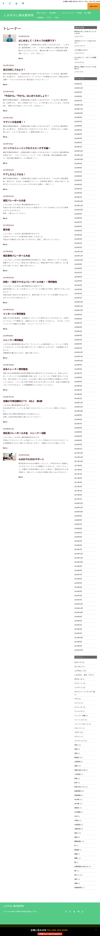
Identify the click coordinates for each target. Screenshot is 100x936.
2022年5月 (78, 230)
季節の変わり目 (79, 770)
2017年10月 (78, 461)
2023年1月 (78, 197)
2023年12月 (78, 151)
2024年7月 (78, 121)
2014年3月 (78, 629)
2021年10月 (78, 260)
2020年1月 (78, 348)
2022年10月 (78, 209)
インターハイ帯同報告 (14, 313)
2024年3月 (78, 138)
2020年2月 (78, 344)
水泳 (76, 816)
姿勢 (76, 766)
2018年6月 (78, 428)
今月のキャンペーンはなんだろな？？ (85, 42)
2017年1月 (78, 499)
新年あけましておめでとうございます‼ (85, 32)
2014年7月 (78, 625)
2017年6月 (78, 478)
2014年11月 (78, 608)
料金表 (79, 13)
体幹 (76, 749)
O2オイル (77, 662)
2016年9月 (78, 516)
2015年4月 (78, 587)
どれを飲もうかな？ (81, 50)
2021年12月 (78, 251)
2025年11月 (78, 88)
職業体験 (77, 841)
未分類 (76, 799)
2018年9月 (78, 415)
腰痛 (76, 858)
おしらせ (77, 666)
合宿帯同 (77, 761)
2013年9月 (78, 642)
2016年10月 (78, 511)
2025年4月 (78, 96)
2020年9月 (78, 314)
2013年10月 (78, 637)
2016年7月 (78, 524)
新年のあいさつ (79, 787)
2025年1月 (78, 100)
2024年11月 (78, 109)
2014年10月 (78, 612)
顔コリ (76, 875)
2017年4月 (78, 486)
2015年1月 (78, 600)
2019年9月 (78, 365)
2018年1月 (78, 449)
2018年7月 (78, 423)
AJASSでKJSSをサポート (31, 459)
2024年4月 (78, 134)
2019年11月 (78, 356)
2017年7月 (78, 474)
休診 (76, 745)
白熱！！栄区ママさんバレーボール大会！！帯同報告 (30, 281)
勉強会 (76, 757)
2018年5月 (78, 432)
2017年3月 (78, 490)
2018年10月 (78, 411)
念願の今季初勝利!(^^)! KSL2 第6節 (24, 401)
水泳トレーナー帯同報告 (15, 369)
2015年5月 (78, 583)
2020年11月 (78, 306)
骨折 (76, 879)
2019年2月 (78, 394)
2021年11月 (78, 256)
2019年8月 (78, 369)
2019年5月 (78, 381)
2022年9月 (78, 214)
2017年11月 (78, 457)
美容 (76, 837)
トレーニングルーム (81, 724)
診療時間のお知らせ (81, 866)
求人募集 (87, 13)
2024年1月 (78, 147)
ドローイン (78, 728)
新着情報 (77, 791)
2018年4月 (78, 436)
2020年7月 (78, 323)
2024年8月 (78, 117)
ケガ (76, 699)
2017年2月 (78, 495)
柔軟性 (76, 808)
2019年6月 (78, 377)
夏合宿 (6, 229)
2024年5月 (78, 130)
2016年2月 (78, 545)
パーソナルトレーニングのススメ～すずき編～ (26, 148)
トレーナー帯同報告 (13, 340)
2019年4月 (78, 386)
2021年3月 (78, 289)
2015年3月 (78, 591)
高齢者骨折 (78, 887)
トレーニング (79, 720)
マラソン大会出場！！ (14, 122)
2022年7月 (78, 222)
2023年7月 (78, 172)
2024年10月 (78, 113)
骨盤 (76, 883)
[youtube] (16, 3)
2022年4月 (78, 235)
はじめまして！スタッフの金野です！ (38, 40)
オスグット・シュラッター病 (84, 691)
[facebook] (3, 3)
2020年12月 (78, 302)
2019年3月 (78, 390)
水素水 (76, 820)
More (21, 58)
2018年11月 (78, 407)
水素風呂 (77, 824)
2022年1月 (78, 247)
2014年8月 (78, 621)
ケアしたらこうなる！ (14, 174)
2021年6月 (78, 277)
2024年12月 (78, 105)
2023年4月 (78, 184)
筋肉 (76, 833)
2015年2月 (78, 595)
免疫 (76, 753)
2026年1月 (78, 84)
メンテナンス (79, 741)
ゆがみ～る (78, 679)
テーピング (78, 711)
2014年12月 (78, 604)
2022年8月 (78, 218)
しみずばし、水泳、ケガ (83, 675)
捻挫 (76, 778)
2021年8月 (78, 268)
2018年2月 (78, 444)
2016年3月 (78, 541)
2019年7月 (78, 373)
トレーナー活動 (79, 715)
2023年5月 (78, 180)
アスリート (78, 683)
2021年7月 (78, 272)
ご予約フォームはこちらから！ (50, 934)
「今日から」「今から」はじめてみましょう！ (26, 95)
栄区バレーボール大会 (14, 200)
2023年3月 (78, 188)
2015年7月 (78, 574)
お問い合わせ (94, 6)
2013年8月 (78, 646)
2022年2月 (78, 243)
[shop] (23, 3)
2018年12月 (78, 402)
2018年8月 (78, 419)
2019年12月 (78, 352)
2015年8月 (78, 570)
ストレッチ (78, 707)
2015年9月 (78, 566)
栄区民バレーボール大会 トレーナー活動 (24, 433)
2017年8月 (78, 469)
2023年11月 (78, 155)
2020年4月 (78, 335)
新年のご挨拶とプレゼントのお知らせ (85, 68)
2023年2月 (78, 193)
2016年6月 (78, 528)
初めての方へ (42, 13)
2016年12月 (78, 503)
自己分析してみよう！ (14, 69)
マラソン (77, 736)
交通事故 (40, 17)
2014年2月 (78, 633)
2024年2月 (78, 142)
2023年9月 (78, 163)
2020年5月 (78, 331)
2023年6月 (78, 176)
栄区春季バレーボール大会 (16, 255)
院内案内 (52, 13)
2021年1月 (78, 298)
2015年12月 (78, 553)
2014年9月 (78, 616)
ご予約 (56, 17)
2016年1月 (78, 549)
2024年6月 (78, 126)
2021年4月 (78, 285)
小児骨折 (77, 774)
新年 (76, 782)
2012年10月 (78, 650)
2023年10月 (78, 159)
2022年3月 (78, 239)
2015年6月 (78, 579)
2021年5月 (78, 281)
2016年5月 (78, 532)
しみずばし (78, 670)
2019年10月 (78, 360)
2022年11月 (78, 205)
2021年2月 (78, 293)
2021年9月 (78, 264)
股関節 (76, 850)
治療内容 (77, 829)
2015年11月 (78, 558)
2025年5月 (78, 92)
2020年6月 (78, 327)
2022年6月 (78, 226)
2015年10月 (78, 562)
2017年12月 (78, 453)
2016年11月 (78, 507)
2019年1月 (78, 398)
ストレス (77, 703)
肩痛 (76, 854)
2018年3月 (78, 440)
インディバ (78, 687)
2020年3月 (78, 340)
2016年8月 (78, 520)
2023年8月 (78, 167)
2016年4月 (78, 537)
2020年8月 (78, 319)
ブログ (48, 17)
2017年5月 (78, 482)
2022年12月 (78, 201)
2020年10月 (78, 310)
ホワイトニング (68, 13)
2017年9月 (78, 465)
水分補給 (77, 812)
